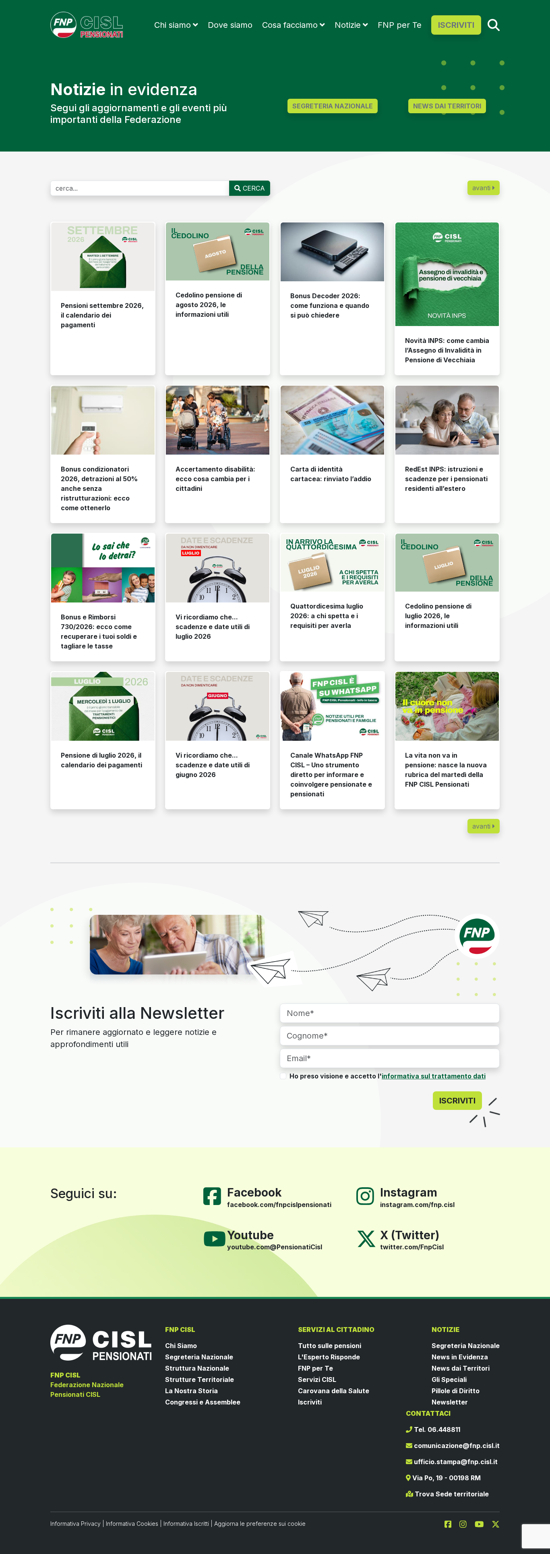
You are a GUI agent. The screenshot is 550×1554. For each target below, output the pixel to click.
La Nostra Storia (191, 1391)
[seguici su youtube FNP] (482, 1523)
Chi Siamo (181, 1346)
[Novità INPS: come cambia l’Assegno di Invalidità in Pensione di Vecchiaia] (447, 274)
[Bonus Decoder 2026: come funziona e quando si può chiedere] (332, 252)
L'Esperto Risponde (329, 1357)
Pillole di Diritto (456, 1391)
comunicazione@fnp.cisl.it (456, 1446)
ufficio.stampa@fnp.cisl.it (455, 1462)
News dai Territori (461, 1368)
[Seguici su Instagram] (368, 1195)
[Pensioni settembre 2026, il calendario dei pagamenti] (103, 256)
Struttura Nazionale (197, 1368)
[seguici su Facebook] (451, 1523)
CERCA (253, 188)
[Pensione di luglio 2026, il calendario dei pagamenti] (103, 706)
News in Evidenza (460, 1357)
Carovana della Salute (333, 1391)
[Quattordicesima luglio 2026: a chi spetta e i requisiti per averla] (332, 563)
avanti (482, 188)
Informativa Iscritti (186, 1523)
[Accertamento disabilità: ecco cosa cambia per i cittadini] (217, 420)
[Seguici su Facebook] (215, 1195)
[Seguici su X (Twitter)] (366, 1238)
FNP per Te (400, 25)
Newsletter (450, 1402)
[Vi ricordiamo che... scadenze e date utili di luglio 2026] (217, 568)
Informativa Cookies (132, 1523)
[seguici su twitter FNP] (496, 1523)
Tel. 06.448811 (436, 1429)
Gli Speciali (449, 1379)
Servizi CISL (317, 1379)
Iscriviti (310, 1402)
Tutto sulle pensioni (329, 1346)
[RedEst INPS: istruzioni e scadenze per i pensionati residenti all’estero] (447, 420)
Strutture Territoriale (199, 1379)
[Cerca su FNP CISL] (494, 24)
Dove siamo (230, 25)
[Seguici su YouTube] (217, 1238)
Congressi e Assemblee (202, 1402)
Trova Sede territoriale (451, 1494)
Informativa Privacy (75, 1523)
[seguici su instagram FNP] (466, 1523)
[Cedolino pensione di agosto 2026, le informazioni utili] (217, 251)
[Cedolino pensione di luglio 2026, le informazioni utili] (447, 563)
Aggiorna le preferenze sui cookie (260, 1523)
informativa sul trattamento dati (434, 1076)
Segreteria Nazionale (199, 1357)
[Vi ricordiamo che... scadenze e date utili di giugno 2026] (217, 706)
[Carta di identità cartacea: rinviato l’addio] (332, 420)
